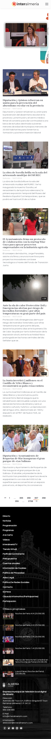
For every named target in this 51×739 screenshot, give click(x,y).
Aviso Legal (8, 577)
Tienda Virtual (10, 549)
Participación (9, 601)
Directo (6, 516)
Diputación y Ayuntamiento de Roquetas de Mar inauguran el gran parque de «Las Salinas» (24, 459)
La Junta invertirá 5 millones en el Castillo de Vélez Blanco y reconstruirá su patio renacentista (23, 383)
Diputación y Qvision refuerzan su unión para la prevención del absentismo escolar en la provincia (23, 103)
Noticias (6, 109)
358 (44, 498)
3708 (30, 501)
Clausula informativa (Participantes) (20, 596)
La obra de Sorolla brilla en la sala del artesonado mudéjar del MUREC (25, 174)
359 (17, 501)
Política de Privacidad (13, 573)
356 (29, 498)
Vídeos (6, 540)
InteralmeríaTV (10, 544)
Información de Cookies (14, 568)
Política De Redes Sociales (16, 582)
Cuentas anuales (11, 563)
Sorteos (7, 592)
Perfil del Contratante (13, 554)
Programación (10, 525)
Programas (8, 530)
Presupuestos (10, 559)
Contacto (8, 587)
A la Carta (8, 535)
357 (36, 498)
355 (21, 498)
